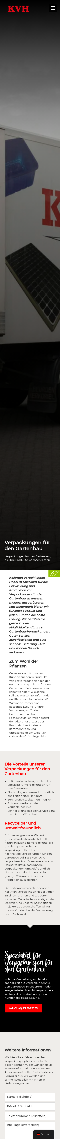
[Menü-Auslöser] (53, 8)
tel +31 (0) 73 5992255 (23, 1008)
